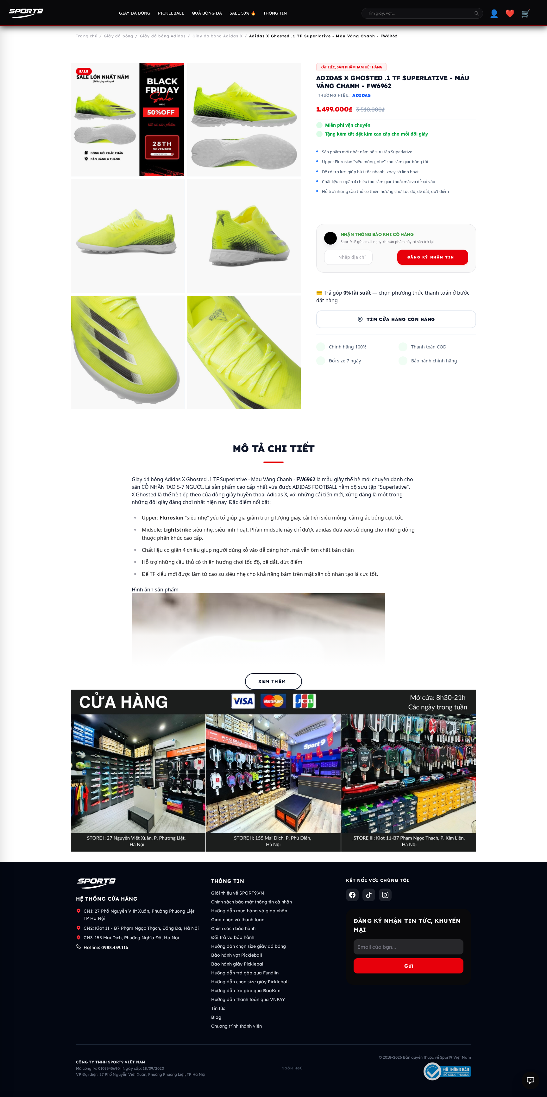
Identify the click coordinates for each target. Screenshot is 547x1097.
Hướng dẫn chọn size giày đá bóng (248, 946)
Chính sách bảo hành (233, 928)
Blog (216, 1017)
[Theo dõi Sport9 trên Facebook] (352, 895)
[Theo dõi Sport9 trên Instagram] (385, 895)
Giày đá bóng (134, 13)
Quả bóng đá (207, 13)
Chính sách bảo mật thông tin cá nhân (251, 902)
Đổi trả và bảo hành (232, 937)
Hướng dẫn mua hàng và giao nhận (249, 911)
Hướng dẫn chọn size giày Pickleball (250, 982)
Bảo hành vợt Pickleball (236, 955)
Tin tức (218, 1008)
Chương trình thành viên (236, 1026)
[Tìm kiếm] (476, 13)
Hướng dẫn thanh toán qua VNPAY (248, 999)
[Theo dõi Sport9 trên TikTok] (368, 895)
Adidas (361, 96)
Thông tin (275, 13)
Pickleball (171, 13)
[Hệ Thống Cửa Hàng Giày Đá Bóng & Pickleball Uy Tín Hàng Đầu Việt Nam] (26, 13)
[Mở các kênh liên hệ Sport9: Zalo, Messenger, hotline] (530, 1080)
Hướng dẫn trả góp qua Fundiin (245, 973)
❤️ (510, 13)
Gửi (408, 966)
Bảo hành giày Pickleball (238, 964)
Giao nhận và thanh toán (237, 919)
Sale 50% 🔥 (242, 13)
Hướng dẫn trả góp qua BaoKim (245, 990)
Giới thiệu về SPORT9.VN (237, 893)
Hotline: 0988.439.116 (106, 947)
